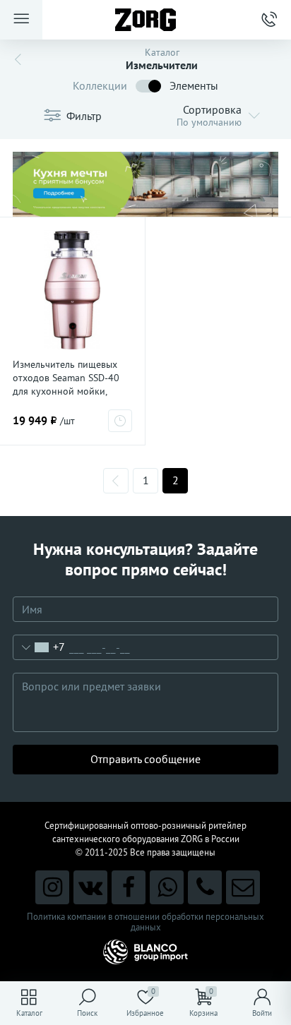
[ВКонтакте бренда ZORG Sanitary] (90, 887)
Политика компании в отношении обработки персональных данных (145, 922)
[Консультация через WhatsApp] (167, 887)
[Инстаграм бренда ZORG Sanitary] (52, 887)
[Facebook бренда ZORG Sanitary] (129, 887)
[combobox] (39, 647)
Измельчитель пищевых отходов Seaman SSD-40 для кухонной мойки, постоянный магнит (66, 384)
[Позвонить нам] (205, 887)
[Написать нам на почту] (243, 887)
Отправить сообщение (145, 759)
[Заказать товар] (120, 420)
